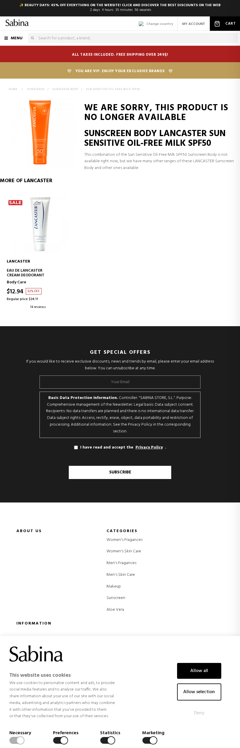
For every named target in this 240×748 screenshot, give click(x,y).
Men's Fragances (121, 563)
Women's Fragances (125, 540)
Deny (199, 713)
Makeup (114, 586)
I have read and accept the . (123, 447)
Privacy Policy (149, 447)
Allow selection (199, 692)
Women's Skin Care (124, 551)
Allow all (199, 671)
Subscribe (120, 472)
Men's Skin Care (121, 575)
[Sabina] (17, 23)
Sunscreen (116, 598)
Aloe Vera (115, 610)
